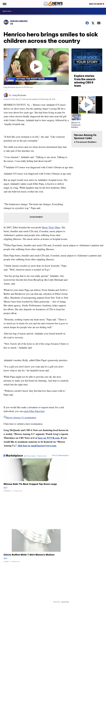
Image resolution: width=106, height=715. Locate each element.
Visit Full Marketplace (60, 455)
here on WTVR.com (48, 438)
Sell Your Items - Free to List (35, 456)
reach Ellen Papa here (34, 411)
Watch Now (96, 4)
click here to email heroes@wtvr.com (37, 445)
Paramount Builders (85, 142)
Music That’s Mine (51, 227)
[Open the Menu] (4, 4)
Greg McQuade (19, 95)
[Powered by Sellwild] (65, 602)
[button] (76, 121)
